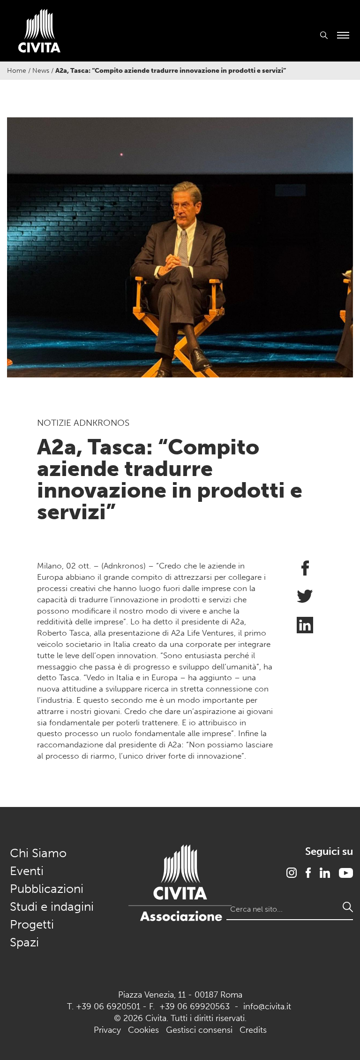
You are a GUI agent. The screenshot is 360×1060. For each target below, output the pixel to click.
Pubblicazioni (46, 889)
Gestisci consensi (199, 1030)
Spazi (24, 942)
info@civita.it (267, 1006)
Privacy (107, 1030)
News (40, 71)
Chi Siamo (38, 853)
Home (16, 71)
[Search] (348, 907)
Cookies (143, 1030)
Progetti (32, 924)
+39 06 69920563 (194, 1006)
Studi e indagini (52, 906)
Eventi (27, 871)
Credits (253, 1030)
